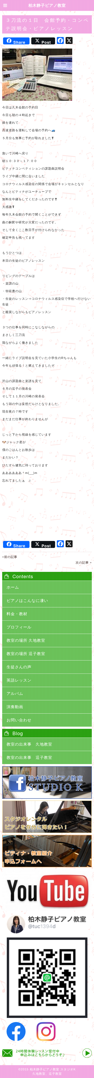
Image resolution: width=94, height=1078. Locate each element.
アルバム (15, 693)
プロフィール (19, 627)
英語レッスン (19, 680)
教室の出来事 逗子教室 (29, 757)
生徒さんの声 (19, 667)
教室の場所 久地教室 (26, 640)
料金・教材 (17, 614)
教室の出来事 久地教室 (29, 744)
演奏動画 (15, 707)
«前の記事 (9, 557)
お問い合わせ (19, 720)
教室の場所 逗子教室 (26, 654)
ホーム (13, 587)
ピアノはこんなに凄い (27, 600)
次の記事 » (84, 562)
